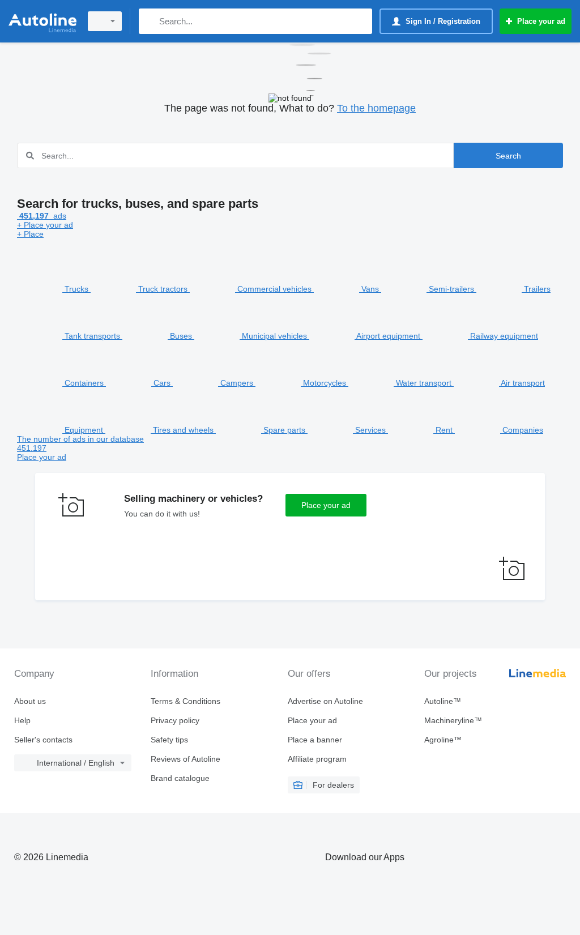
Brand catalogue (180, 778)
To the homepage (376, 108)
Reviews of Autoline (185, 758)
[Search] (150, 21)
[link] (290, 448)
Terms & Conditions (185, 701)
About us (30, 701)
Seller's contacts (43, 739)
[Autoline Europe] (42, 21)
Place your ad (326, 505)
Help (22, 720)
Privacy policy (175, 720)
